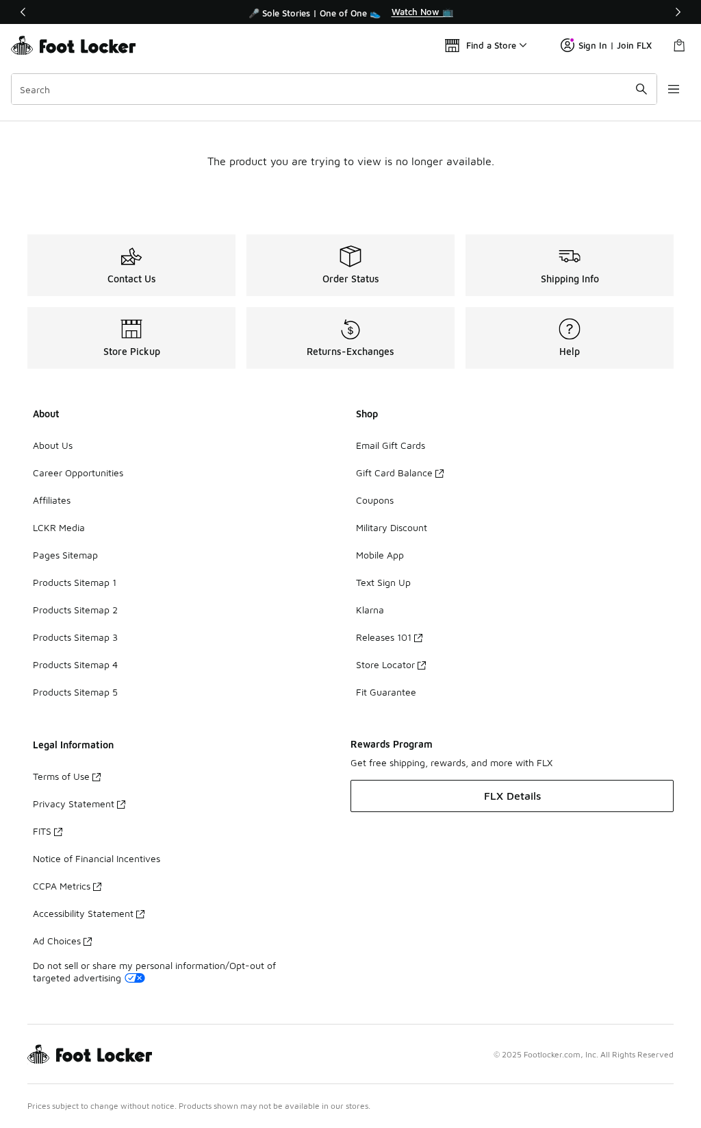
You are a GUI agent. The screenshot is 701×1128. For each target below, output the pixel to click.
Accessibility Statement (83, 913)
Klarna (370, 609)
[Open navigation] (674, 89)
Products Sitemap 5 (75, 692)
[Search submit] (641, 89)
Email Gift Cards (390, 445)
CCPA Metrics (61, 886)
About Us (53, 445)
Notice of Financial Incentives (96, 858)
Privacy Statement (73, 803)
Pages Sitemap (65, 555)
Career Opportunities (78, 472)
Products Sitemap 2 (75, 609)
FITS (42, 831)
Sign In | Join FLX (615, 45)
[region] (350, 12)
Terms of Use (61, 776)
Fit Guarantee (386, 692)
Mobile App (380, 555)
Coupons (375, 500)
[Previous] (23, 12)
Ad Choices (57, 940)
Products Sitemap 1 (74, 582)
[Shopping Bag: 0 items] (679, 45)
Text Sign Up (383, 582)
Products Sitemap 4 (75, 664)
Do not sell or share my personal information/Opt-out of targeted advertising (154, 971)
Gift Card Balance (394, 472)
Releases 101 (383, 637)
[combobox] (334, 89)
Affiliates (52, 500)
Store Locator (385, 664)
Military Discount (391, 527)
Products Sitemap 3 (75, 637)
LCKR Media (59, 527)
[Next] (678, 12)
